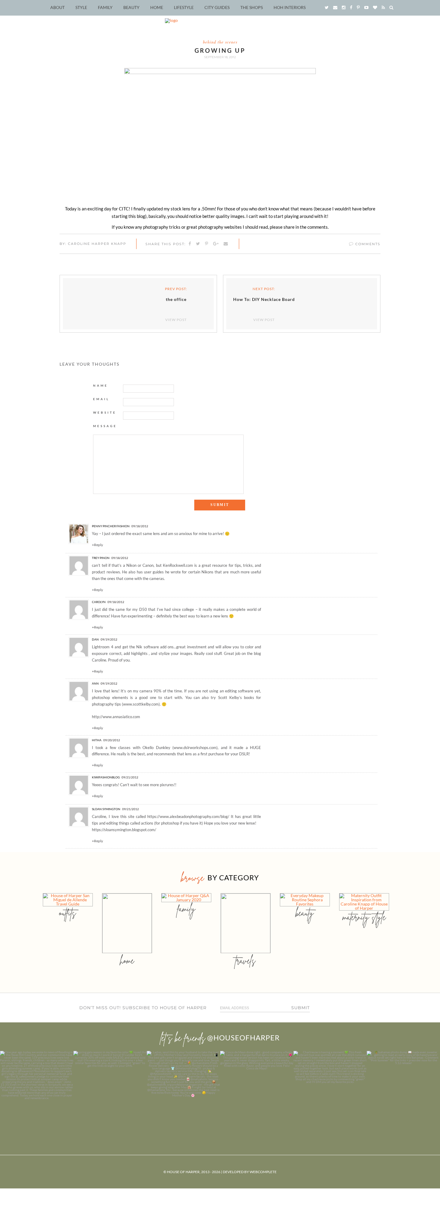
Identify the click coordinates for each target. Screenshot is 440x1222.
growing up (220, 50)
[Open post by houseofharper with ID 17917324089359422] (256, 1087)
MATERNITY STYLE (364, 917)
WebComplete (263, 1172)
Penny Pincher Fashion (111, 526)
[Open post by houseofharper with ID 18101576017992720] (330, 1087)
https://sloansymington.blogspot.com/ (124, 829)
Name (100, 385)
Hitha (96, 740)
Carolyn (99, 602)
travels (245, 960)
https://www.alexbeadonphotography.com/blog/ (188, 816)
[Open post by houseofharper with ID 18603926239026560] (36, 1087)
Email (101, 399)
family (186, 908)
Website (104, 412)
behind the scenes (220, 42)
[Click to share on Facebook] (190, 244)
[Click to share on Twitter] (198, 244)
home (127, 960)
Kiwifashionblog (106, 777)
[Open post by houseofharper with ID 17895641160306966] (403, 1087)
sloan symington (106, 809)
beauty (305, 913)
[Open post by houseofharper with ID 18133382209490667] (183, 1087)
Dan (95, 639)
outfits (67, 913)
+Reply (97, 545)
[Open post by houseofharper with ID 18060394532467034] (110, 1087)
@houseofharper (243, 1037)
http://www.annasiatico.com (116, 716)
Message (105, 426)
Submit (300, 1007)
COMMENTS (367, 244)
